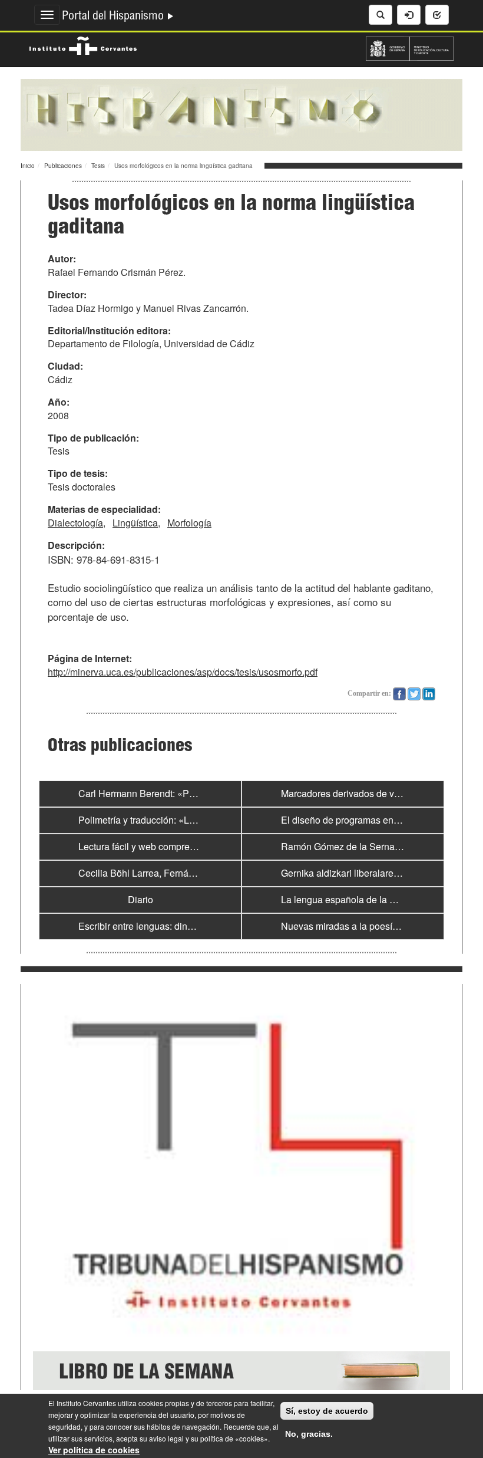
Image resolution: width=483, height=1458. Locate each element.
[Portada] (241, 114)
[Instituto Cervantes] (83, 44)
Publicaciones (63, 166)
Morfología (189, 522)
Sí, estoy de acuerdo (327, 1411)
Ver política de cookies (94, 1450)
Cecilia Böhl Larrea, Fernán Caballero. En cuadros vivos (196, 873)
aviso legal (166, 1438)
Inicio (28, 166)
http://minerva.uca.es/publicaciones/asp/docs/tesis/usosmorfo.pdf (182, 672)
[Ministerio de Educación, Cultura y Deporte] (410, 47)
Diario (140, 899)
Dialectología (75, 522)
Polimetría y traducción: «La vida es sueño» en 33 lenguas (200, 820)
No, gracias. (309, 1434)
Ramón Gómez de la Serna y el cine (356, 846)
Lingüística (135, 522)
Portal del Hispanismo (114, 17)
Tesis (98, 166)
